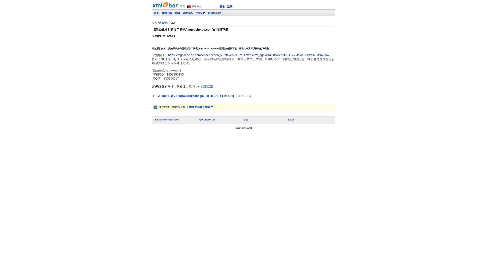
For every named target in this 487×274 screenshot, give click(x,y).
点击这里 (207, 86)
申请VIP (200, 12)
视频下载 (167, 12)
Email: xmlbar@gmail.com (167, 120)
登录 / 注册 (226, 6)
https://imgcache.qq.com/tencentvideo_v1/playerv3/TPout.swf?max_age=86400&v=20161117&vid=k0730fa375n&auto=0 (249, 55)
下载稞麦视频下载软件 (199, 106)
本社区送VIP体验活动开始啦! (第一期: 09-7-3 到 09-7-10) (198, 96)
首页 (156, 12)
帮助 (177, 12)
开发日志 (188, 12)
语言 (182, 6)
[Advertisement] (221, 111)
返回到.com (214, 12)
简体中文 (196, 6)
